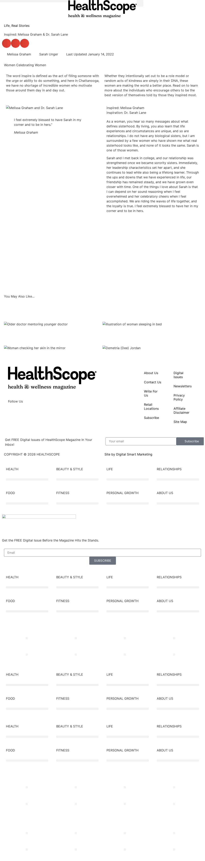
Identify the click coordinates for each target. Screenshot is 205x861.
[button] (34, 1)
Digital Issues (178, 375)
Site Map (180, 422)
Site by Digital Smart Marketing (128, 454)
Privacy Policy (179, 397)
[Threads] (35, 413)
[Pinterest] (46, 413)
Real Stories (20, 26)
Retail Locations (151, 407)
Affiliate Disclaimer (181, 411)
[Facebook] (13, 413)
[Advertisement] (102, 256)
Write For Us (151, 393)
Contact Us (152, 382)
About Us (151, 373)
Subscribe (151, 418)
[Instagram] (24, 413)
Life (7, 26)
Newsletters (183, 386)
